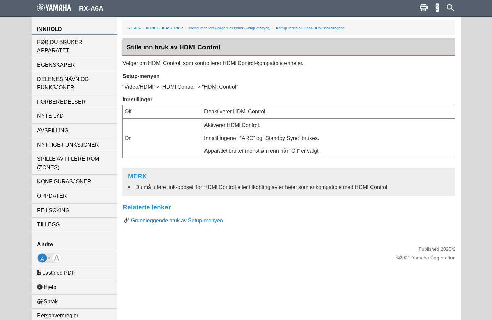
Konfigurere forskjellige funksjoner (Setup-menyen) (229, 28)
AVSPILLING (52, 130)
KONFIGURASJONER (64, 181)
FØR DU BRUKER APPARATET (59, 46)
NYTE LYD (50, 116)
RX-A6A (134, 28)
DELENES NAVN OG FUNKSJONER (63, 83)
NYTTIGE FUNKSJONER (68, 145)
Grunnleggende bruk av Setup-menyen (177, 220)
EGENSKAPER (56, 65)
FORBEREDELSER (61, 102)
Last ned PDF (58, 273)
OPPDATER (52, 196)
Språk (51, 301)
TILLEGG (48, 224)
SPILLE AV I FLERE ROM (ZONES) (68, 163)
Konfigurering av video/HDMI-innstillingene (310, 28)
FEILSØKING (53, 210)
